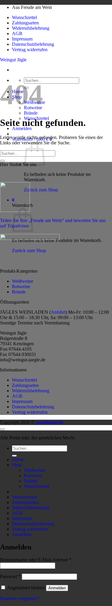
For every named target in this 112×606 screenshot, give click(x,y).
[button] (22, 128)
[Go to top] (2, 429)
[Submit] (2, 161)
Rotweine (21, 286)
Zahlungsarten (25, 22)
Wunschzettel (24, 17)
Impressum (22, 38)
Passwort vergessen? (19, 598)
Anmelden (57, 588)
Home (18, 459)
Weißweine (22, 281)
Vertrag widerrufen (29, 49)
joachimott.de (49, 422)
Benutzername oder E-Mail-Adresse (35, 559)
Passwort (10, 576)
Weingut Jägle (13, 59)
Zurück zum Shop (41, 189)
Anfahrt (58, 312)
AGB (17, 33)
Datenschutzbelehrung (33, 44)
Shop (17, 464)
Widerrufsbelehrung (30, 28)
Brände (31, 112)
